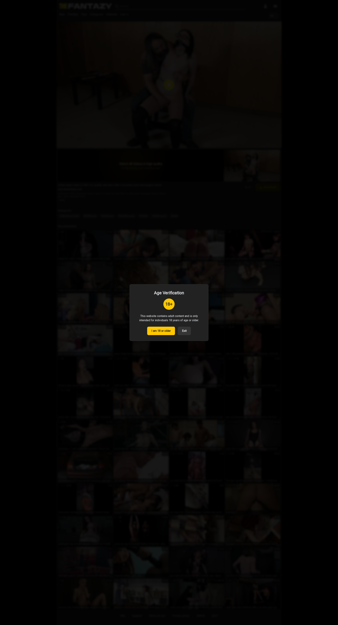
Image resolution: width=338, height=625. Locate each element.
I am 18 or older (161, 330)
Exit (184, 330)
